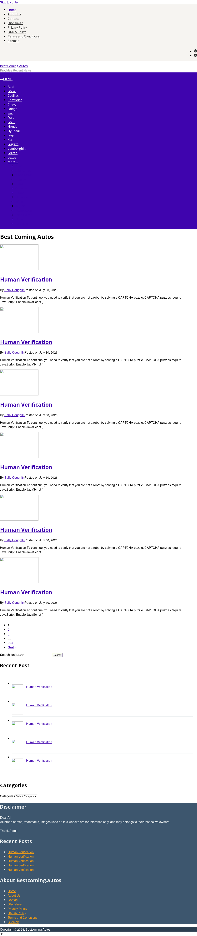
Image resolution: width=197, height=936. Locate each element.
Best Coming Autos (14, 66)
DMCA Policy (17, 913)
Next (11, 647)
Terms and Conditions (23, 917)
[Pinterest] (195, 51)
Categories (7, 796)
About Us (14, 895)
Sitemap (13, 922)
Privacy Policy (17, 908)
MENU (8, 79)
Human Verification (26, 279)
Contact (13, 900)
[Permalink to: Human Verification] (19, 269)
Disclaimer (15, 904)
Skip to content (10, 2)
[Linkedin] (195, 55)
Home (12, 891)
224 (10, 642)
